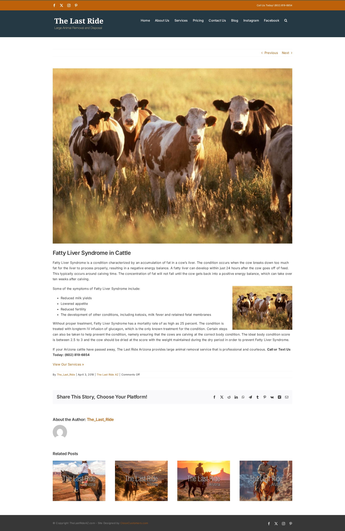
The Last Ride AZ (107, 374)
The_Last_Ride (66, 374)
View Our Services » (68, 364)
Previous (271, 53)
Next (285, 53)
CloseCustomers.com (134, 523)
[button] (285, 20)
